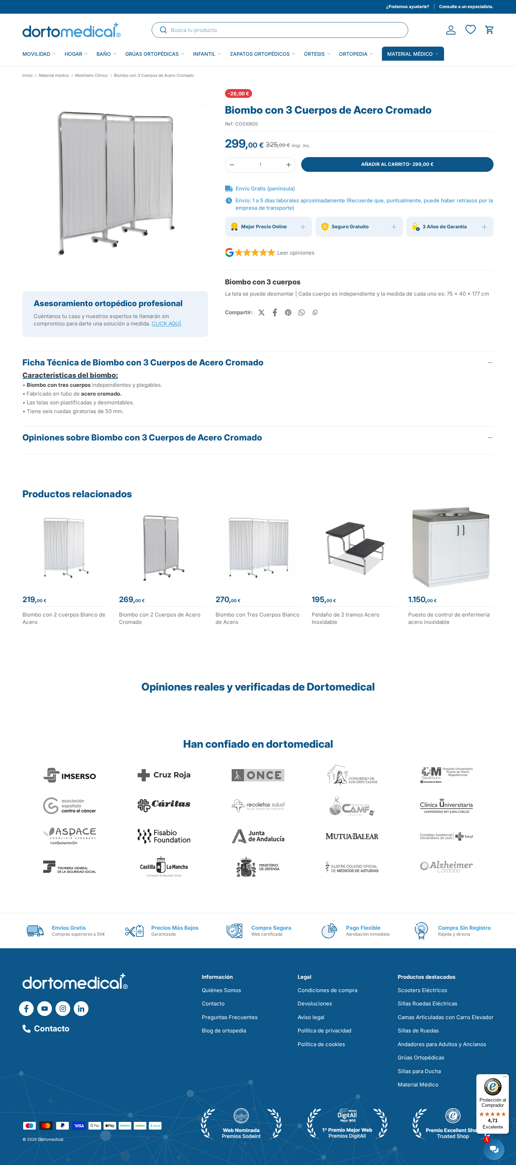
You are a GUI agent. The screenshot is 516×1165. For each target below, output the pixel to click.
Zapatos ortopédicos (260, 54)
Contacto (52, 1028)
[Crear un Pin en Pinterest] (288, 312)
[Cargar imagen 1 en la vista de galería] (115, 182)
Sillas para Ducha (419, 1071)
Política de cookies (321, 1044)
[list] (115, 184)
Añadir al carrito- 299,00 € (397, 164)
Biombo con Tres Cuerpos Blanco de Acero (257, 618)
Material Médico (418, 1084)
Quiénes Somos (221, 990)
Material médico (410, 54)
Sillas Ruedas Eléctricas (427, 1003)
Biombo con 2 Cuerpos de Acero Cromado (159, 618)
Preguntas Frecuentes (230, 1017)
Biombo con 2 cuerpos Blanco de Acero (63, 618)
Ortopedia (353, 54)
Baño (104, 54)
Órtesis (314, 54)
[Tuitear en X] (261, 312)
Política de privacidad (324, 1030)
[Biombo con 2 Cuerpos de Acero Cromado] (161, 547)
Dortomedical (50, 1139)
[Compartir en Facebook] (275, 312)
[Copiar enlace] (315, 312)
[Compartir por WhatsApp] (301, 312)
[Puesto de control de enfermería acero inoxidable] (451, 547)
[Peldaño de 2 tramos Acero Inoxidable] (354, 547)
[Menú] (505, 1078)
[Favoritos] (470, 30)
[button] (489, 30)
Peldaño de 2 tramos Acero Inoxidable (345, 618)
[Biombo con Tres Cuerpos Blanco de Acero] (258, 547)
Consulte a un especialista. (466, 6)
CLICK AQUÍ (166, 323)
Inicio (27, 76)
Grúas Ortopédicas (152, 54)
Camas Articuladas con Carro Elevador (446, 1017)
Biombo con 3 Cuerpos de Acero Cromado (154, 76)
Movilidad (36, 54)
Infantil (204, 54)
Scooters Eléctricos (422, 990)
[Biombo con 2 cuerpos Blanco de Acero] (65, 547)
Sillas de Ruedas (418, 1030)
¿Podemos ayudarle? (407, 6)
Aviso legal (311, 1017)
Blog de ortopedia (224, 1030)
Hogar (73, 54)
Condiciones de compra (327, 990)
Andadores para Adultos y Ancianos (442, 1044)
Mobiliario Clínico (91, 76)
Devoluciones (315, 1003)
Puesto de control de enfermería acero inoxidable (449, 618)
